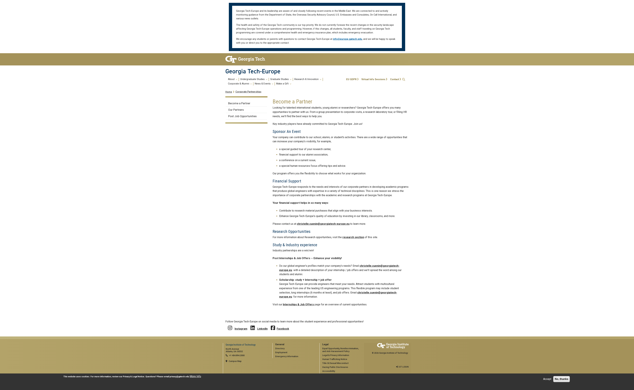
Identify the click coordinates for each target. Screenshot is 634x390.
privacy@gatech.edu (179, 376)
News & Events (263, 84)
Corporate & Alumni (239, 84)
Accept (547, 379)
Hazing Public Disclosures (335, 367)
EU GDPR (351, 79)
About (231, 79)
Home (228, 92)
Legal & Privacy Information (335, 355)
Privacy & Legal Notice (133, 376)
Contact (394, 79)
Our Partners (236, 109)
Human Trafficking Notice (334, 359)
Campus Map (235, 361)
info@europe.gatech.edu (347, 39)
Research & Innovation (306, 79)
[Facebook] (273, 325)
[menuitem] (285, 81)
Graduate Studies (279, 79)
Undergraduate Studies (252, 79)
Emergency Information (286, 356)
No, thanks (561, 379)
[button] (403, 79)
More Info (195, 376)
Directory (279, 348)
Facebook (283, 328)
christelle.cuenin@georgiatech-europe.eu (323, 223)
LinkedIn (262, 328)
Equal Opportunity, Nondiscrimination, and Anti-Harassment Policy (340, 349)
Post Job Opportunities (242, 116)
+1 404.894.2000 (237, 355)
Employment (281, 352)
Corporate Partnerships (248, 91)
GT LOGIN (404, 367)
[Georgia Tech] (246, 59)
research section (353, 237)
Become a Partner (239, 103)
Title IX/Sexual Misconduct (335, 363)
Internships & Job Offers (298, 304)
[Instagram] (230, 325)
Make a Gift (282, 84)
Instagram (241, 328)
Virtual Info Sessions (373, 79)
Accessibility (328, 371)
